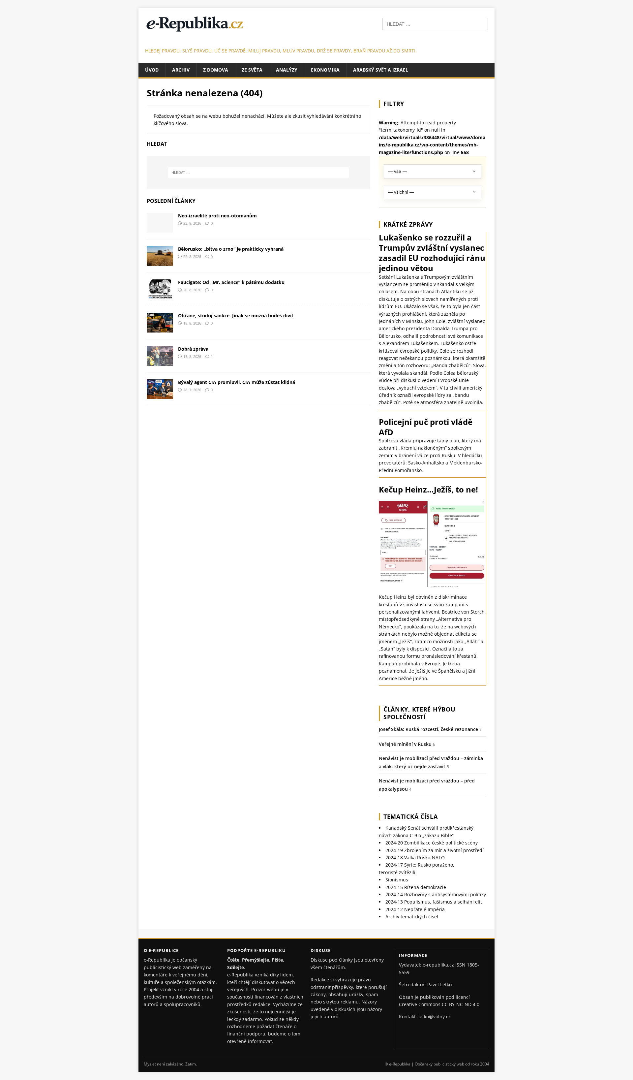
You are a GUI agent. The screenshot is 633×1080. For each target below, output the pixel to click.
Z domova (215, 70)
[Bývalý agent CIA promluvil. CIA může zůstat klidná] (160, 395)
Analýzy (286, 70)
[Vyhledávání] (435, 23)
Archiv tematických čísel (411, 916)
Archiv (181, 70)
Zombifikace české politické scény (431, 843)
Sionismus (396, 879)
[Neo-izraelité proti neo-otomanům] (160, 228)
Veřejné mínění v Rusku (405, 744)
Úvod (152, 70)
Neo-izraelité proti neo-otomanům (217, 215)
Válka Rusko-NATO (415, 857)
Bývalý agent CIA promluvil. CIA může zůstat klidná (236, 382)
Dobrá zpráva (193, 349)
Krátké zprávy (408, 224)
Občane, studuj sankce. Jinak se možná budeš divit (235, 315)
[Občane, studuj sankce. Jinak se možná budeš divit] (160, 328)
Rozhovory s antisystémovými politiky (435, 894)
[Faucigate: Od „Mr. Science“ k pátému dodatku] (160, 295)
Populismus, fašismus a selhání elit (433, 902)
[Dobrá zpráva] (160, 362)
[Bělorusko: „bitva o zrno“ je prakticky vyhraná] (160, 262)
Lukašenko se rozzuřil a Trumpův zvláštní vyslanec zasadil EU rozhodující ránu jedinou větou (432, 253)
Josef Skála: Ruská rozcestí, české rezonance (428, 729)
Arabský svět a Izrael (380, 70)
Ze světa (252, 70)
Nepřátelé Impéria (415, 909)
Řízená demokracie (415, 887)
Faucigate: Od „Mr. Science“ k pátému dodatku (231, 282)
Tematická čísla (410, 816)
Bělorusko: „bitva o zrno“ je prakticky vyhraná (231, 249)
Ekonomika (325, 70)
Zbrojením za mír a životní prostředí (434, 850)
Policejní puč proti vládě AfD (425, 426)
